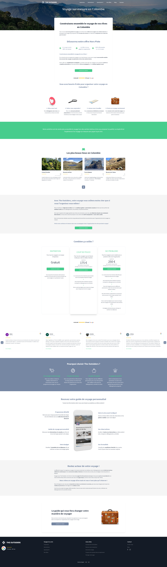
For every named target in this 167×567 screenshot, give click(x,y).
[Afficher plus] (83, 187)
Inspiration (82, 2)
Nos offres (109, 2)
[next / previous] (2, 342)
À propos (122, 2)
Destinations (91, 2)
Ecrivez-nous (130, 544)
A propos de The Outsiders (91, 544)
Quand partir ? (100, 2)
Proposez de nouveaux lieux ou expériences (95, 552)
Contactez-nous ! (55, 269)
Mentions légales (81, 562)
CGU (86, 562)
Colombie (59, 16)
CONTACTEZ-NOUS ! (83, 70)
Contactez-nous (60, 524)
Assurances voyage (90, 549)
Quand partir (47, 549)
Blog (115, 2)
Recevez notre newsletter (91, 547)
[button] (83, 78)
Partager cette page (90, 555)
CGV (89, 562)
